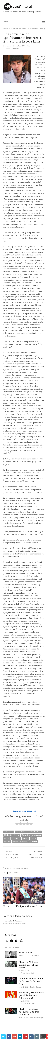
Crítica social (26, 832)
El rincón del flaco (11, 835)
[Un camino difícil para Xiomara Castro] (24, 878)
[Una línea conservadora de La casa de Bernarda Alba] (11, 978)
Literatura (16, 838)
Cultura (37, 832)
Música (25, 838)
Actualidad (8, 832)
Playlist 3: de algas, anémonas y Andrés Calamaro (29, 1012)
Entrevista (26, 835)
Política (7, 842)
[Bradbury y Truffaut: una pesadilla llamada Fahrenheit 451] (11, 993)
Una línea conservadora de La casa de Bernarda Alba (31, 981)
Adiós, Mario (25, 952)
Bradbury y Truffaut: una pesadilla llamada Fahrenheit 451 (31, 995)
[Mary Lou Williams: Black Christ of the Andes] (11, 962)
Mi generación (10, 872)
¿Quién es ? (24, 811)
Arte (17, 832)
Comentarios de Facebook (12, 921)
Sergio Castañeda (20, 842)
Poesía (33, 838)
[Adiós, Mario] (11, 952)
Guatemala (36, 835)
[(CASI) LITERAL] (24, 6)
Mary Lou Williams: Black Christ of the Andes (29, 965)
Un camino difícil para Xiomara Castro (23, 906)
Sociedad (33, 842)
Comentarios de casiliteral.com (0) (15, 923)
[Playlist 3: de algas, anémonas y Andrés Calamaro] (11, 1009)
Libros (7, 838)
